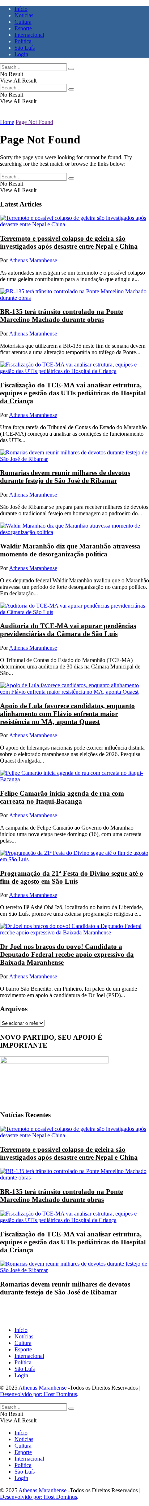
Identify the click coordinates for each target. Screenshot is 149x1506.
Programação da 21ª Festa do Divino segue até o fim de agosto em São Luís (71, 877)
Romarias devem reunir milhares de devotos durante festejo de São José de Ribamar (65, 476)
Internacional (29, 35)
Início (20, 9)
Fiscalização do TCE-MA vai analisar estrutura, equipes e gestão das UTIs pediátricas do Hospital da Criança (73, 393)
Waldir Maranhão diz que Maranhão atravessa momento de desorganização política (70, 550)
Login (21, 54)
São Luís (24, 48)
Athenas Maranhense (33, 260)
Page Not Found (34, 122)
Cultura (22, 22)
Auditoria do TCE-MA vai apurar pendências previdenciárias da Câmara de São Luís (68, 630)
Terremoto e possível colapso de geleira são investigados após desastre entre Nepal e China (69, 242)
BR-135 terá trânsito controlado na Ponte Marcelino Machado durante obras (61, 315)
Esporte (23, 28)
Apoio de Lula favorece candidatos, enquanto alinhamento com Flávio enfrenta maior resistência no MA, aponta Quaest (67, 713)
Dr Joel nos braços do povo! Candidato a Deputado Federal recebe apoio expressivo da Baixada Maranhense (67, 954)
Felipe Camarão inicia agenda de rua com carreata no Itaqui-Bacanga (62, 797)
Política (22, 41)
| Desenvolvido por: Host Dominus (70, 1391)
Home (7, 122)
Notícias (23, 15)
